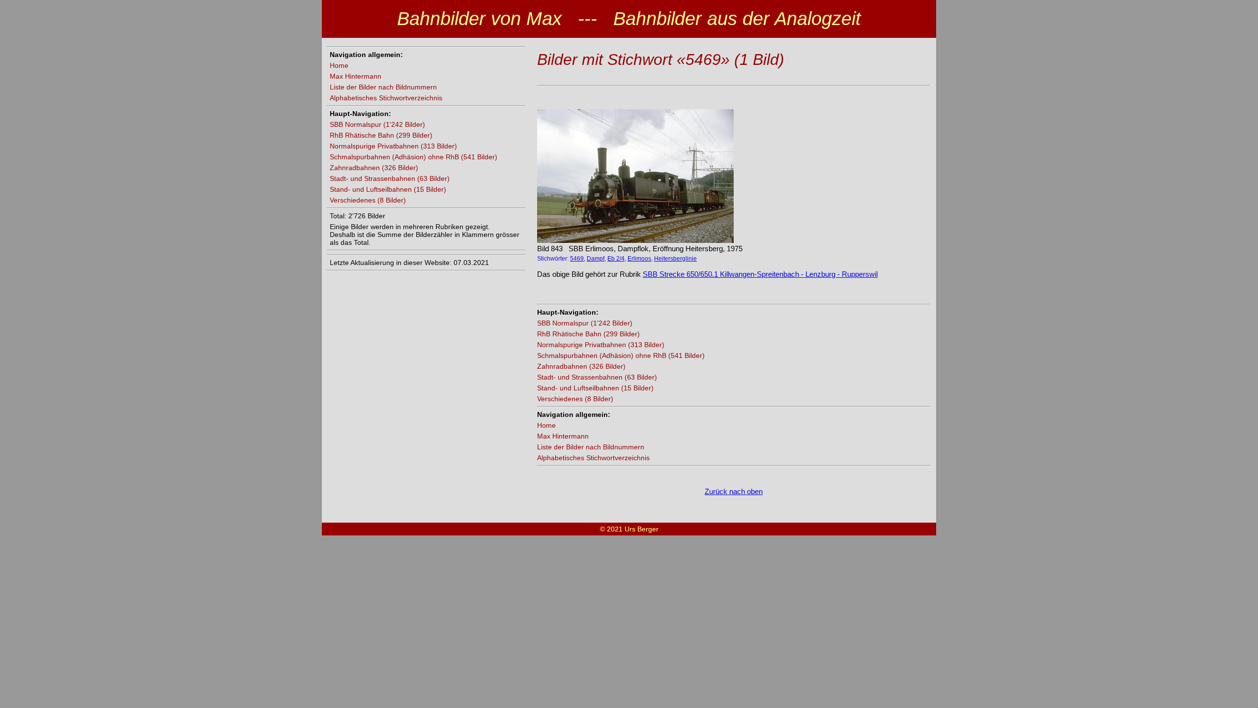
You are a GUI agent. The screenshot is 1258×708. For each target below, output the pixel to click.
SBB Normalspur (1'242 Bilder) (377, 124)
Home (339, 65)
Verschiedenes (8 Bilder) (368, 200)
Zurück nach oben (734, 491)
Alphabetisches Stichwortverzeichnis (386, 98)
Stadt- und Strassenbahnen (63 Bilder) (390, 178)
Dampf (595, 258)
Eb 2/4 (616, 258)
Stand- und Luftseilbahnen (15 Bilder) (388, 189)
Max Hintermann (355, 76)
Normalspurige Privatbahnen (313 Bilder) (393, 146)
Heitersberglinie (675, 258)
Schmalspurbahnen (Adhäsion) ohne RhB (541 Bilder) (413, 157)
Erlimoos (639, 258)
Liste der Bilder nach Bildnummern (383, 87)
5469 (577, 258)
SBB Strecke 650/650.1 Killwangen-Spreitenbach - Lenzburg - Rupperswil (760, 274)
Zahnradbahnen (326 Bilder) (374, 168)
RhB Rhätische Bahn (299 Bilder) (381, 135)
